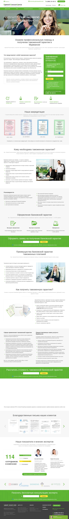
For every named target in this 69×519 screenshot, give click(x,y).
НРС (17, 8)
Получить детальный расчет (37, 1)
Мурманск (7, 1)
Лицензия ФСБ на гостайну (34, 508)
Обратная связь (61, 1)
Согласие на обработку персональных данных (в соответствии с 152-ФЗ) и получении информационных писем (35, 244)
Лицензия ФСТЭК (32, 509)
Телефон (49, 74)
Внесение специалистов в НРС (23, 510)
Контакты (54, 5)
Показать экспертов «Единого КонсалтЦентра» (34, 474)
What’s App (63, 5)
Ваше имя (49, 69)
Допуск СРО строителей (22, 507)
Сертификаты (41, 8)
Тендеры (52, 8)
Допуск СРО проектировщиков (23, 508)
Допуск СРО (7, 8)
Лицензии (62, 8)
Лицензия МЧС (32, 507)
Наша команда (48, 5)
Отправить (49, 78)
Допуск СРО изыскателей (22, 509)
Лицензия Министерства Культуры (35, 510)
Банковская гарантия (28, 8)
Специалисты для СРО (21, 511)
